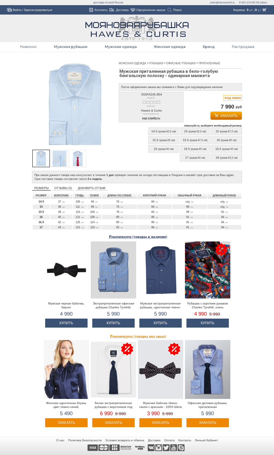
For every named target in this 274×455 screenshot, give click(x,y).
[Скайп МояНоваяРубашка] (181, 447)
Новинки (28, 47)
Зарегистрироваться (38, 10)
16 (227, 140)
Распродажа (243, 47)
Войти (17, 10)
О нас (60, 440)
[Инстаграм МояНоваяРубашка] (159, 447)
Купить (66, 323)
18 (227, 157)
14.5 (163, 131)
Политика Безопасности (85, 440)
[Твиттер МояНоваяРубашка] (166, 447)
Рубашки (156, 63)
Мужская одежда (133, 63)
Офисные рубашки (181, 63)
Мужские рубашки (71, 47)
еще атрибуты (151, 118)
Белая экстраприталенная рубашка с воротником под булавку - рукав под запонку (113, 406)
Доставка (154, 440)
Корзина (239, 10)
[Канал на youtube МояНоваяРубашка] (174, 447)
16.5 (195, 149)
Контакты (184, 440)
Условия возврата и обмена (124, 440)
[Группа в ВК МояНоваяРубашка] (151, 447)
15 (195, 131)
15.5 (163, 140)
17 (195, 157)
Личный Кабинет (206, 440)
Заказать (228, 116)
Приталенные (209, 63)
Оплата (169, 440)
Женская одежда (170, 47)
